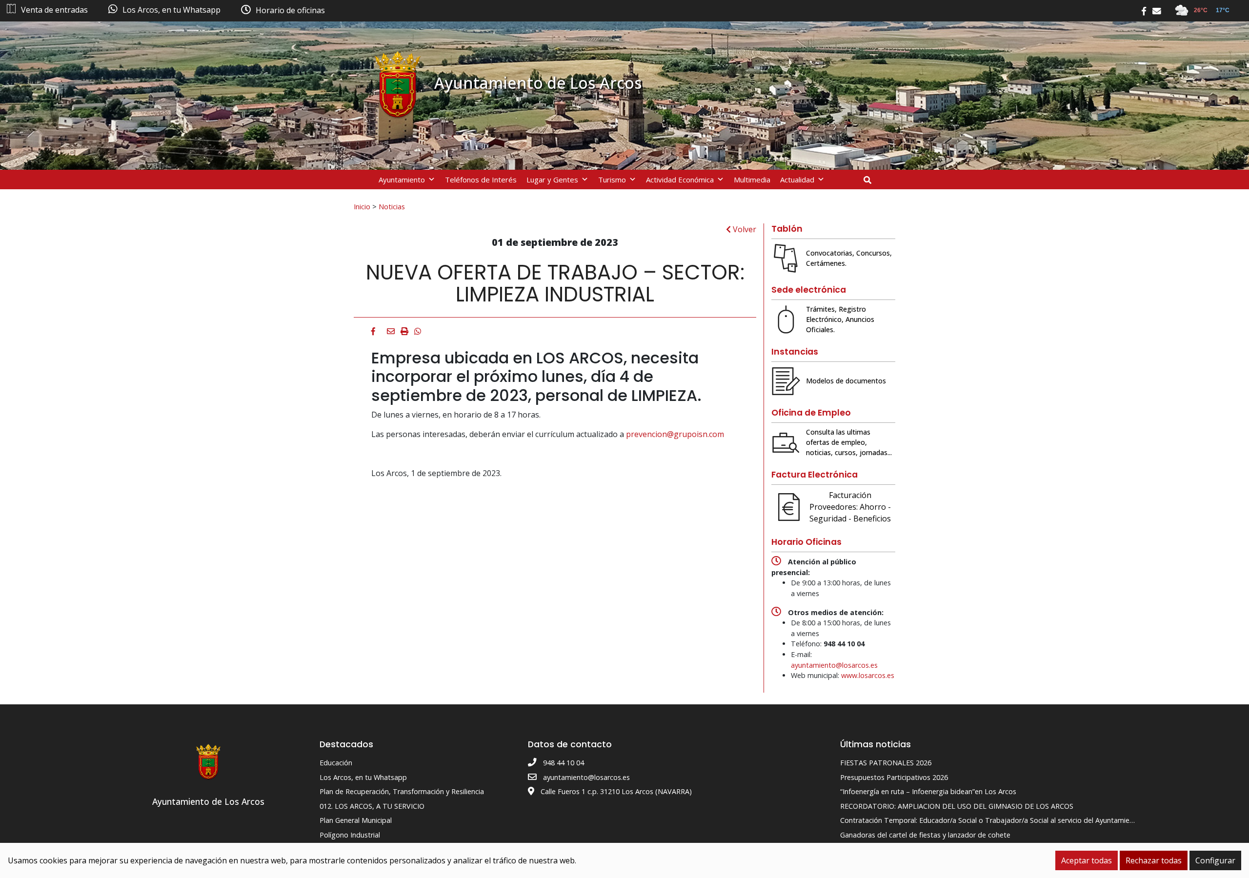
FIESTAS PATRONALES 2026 (885, 762)
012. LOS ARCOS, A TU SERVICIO (372, 806)
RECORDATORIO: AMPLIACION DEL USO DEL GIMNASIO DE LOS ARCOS (956, 806)
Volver (743, 229)
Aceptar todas (1086, 860)
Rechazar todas (1154, 860)
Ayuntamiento (402, 179)
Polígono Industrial (350, 834)
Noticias (392, 206)
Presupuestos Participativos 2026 (894, 777)
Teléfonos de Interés (481, 179)
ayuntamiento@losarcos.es (834, 665)
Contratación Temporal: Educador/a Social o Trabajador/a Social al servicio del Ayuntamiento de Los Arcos (1012, 820)
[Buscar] (871, 180)
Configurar (1215, 860)
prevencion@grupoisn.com (675, 434)
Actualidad (797, 179)
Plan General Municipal (356, 820)
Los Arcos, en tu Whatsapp (363, 777)
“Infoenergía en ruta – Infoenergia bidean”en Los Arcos (928, 791)
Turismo (612, 179)
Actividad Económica (680, 179)
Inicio (362, 206)
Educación (336, 762)
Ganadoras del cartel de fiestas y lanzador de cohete (925, 834)
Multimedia (752, 179)
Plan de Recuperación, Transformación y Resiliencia (402, 791)
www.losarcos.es (867, 675)
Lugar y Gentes (552, 179)
